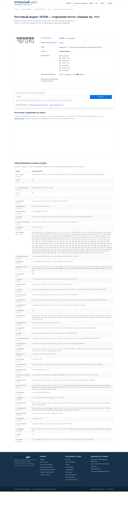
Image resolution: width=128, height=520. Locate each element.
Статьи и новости (45, 474)
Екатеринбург (69, 469)
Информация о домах (46, 467)
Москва (67, 459)
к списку (81, 74)
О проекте (94, 466)
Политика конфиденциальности (100, 471)
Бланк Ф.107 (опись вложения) (100, 464)
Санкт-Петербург (70, 462)
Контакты (110, 489)
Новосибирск (69, 467)
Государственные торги (47, 472)
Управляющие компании (47, 469)
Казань (67, 464)
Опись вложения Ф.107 (56, 105)
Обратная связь (95, 469)
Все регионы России (71, 479)
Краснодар (68, 472)
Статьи (110, 3)
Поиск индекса (44, 462)
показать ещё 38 (19, 118)
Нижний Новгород (70, 474)
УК (96, 3)
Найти (101, 97)
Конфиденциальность (97, 489)
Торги (103, 3)
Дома (91, 3)
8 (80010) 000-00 (64, 51)
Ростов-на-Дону (70, 477)
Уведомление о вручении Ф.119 (38, 105)
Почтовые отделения (80, 3)
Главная (68, 3)
